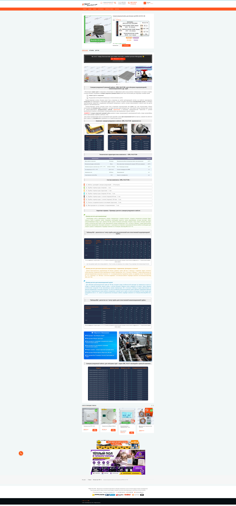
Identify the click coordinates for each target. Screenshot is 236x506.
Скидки (89, 9)
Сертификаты (101, 9)
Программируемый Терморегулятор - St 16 (125, 426)
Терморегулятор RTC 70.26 (89, 426)
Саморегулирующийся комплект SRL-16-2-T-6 (98, 376)
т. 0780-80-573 (105, 3)
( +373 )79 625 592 (129, 492)
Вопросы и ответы (109, 9)
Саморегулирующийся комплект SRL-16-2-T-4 (98, 372)
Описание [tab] (85, 50)
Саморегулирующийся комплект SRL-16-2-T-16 (98, 387)
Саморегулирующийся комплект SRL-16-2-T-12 (98, 383)
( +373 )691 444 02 (121, 492)
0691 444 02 (133, 2)
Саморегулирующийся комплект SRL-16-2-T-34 (98, 397)
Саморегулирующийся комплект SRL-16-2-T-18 (98, 389)
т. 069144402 (110, 3)
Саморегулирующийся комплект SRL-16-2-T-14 (98, 385)
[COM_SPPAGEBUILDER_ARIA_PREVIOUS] (120, 347)
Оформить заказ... (119, 58)
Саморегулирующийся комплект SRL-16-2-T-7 (98, 378)
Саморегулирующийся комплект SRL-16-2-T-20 (98, 391)
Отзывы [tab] (91, 50)
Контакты (117, 9)
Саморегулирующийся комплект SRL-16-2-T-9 (98, 381)
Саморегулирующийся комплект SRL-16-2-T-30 (98, 395)
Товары (94, 9)
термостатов (116, 109)
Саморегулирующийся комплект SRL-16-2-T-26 (98, 393)
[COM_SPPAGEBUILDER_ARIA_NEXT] (150, 347)
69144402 (129, 40)
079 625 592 (133, 4)
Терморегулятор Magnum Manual (108, 426)
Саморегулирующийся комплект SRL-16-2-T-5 (98, 374)
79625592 (136, 40)
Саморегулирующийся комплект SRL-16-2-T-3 (98, 370)
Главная (84, 9)
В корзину (90, 416)
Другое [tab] (97, 50)
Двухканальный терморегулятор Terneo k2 (145, 426)
